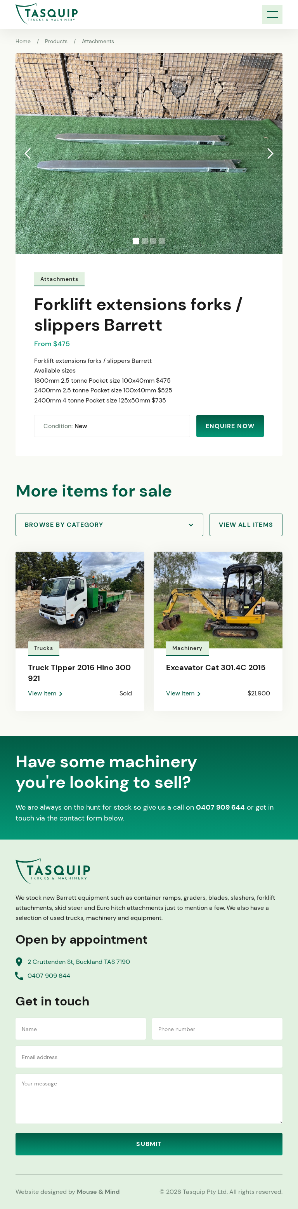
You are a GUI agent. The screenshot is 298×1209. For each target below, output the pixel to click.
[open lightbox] (149, 153)
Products (56, 41)
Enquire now (230, 426)
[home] (47, 13)
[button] (272, 14)
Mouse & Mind (98, 1192)
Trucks (43, 648)
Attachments (98, 41)
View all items (246, 525)
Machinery (187, 648)
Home (23, 41)
